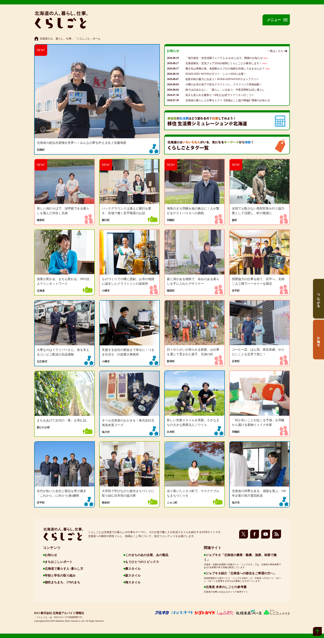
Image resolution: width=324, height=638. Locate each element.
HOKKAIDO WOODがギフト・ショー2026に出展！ (215, 73)
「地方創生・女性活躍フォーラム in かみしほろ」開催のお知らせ (226, 58)
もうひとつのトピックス (142, 561)
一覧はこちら (275, 50)
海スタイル (133, 582)
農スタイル (133, 568)
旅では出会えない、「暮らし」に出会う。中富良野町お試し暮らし (225, 89)
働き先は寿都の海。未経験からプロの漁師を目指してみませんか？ (227, 68)
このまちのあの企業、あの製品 (146, 555)
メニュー (274, 20)
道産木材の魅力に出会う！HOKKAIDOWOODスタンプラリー (222, 79)
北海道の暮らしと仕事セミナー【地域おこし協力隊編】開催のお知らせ (227, 100)
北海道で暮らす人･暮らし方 (64, 568)
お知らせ (51, 555)
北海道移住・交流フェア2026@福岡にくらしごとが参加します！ (226, 63)
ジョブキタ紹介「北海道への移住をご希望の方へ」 (241, 573)
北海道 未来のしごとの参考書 (226, 587)
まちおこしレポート (59, 561)
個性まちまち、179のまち (62, 582)
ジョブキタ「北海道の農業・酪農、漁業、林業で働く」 (240, 557)
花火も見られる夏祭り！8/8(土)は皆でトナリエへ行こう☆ (219, 95)
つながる (318, 299)
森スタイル (133, 575)
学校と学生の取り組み (60, 575)
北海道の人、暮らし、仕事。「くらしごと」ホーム (70, 38)
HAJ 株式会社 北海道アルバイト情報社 (59, 613)
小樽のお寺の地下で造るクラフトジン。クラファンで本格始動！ (223, 84)
